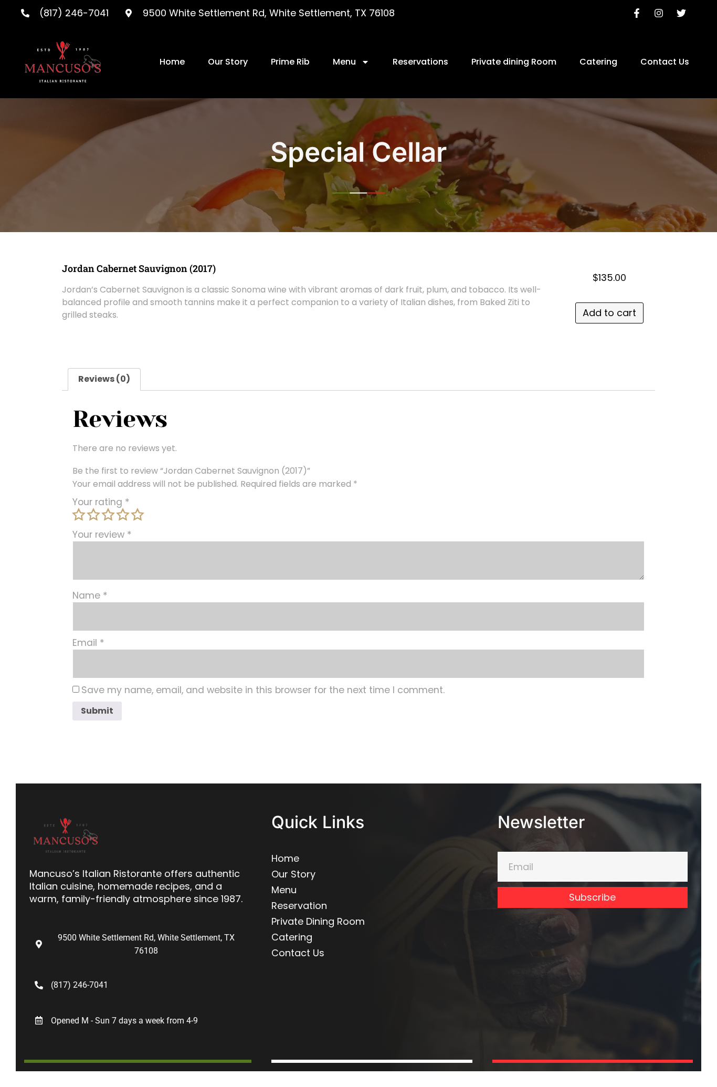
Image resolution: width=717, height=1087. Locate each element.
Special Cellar (358, 151)
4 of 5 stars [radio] (123, 514)
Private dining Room (513, 62)
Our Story (228, 62)
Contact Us (664, 62)
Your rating (101, 502)
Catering (598, 62)
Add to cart (609, 312)
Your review (102, 535)
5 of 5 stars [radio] (137, 514)
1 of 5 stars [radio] (78, 514)
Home (172, 62)
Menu (344, 62)
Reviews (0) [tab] (104, 379)
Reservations (420, 62)
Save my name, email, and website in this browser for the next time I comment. (263, 690)
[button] (116, 1020)
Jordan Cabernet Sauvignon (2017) (139, 268)
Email (88, 643)
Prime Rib (290, 62)
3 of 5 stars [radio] (108, 514)
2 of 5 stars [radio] (93, 514)
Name (90, 596)
